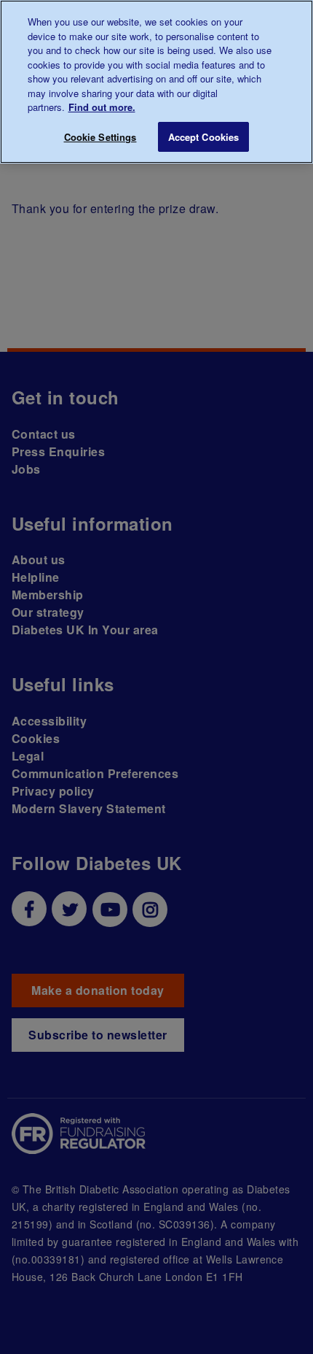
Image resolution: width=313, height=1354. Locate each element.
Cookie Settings (100, 137)
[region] (156, 82)
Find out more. (101, 107)
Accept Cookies (203, 137)
